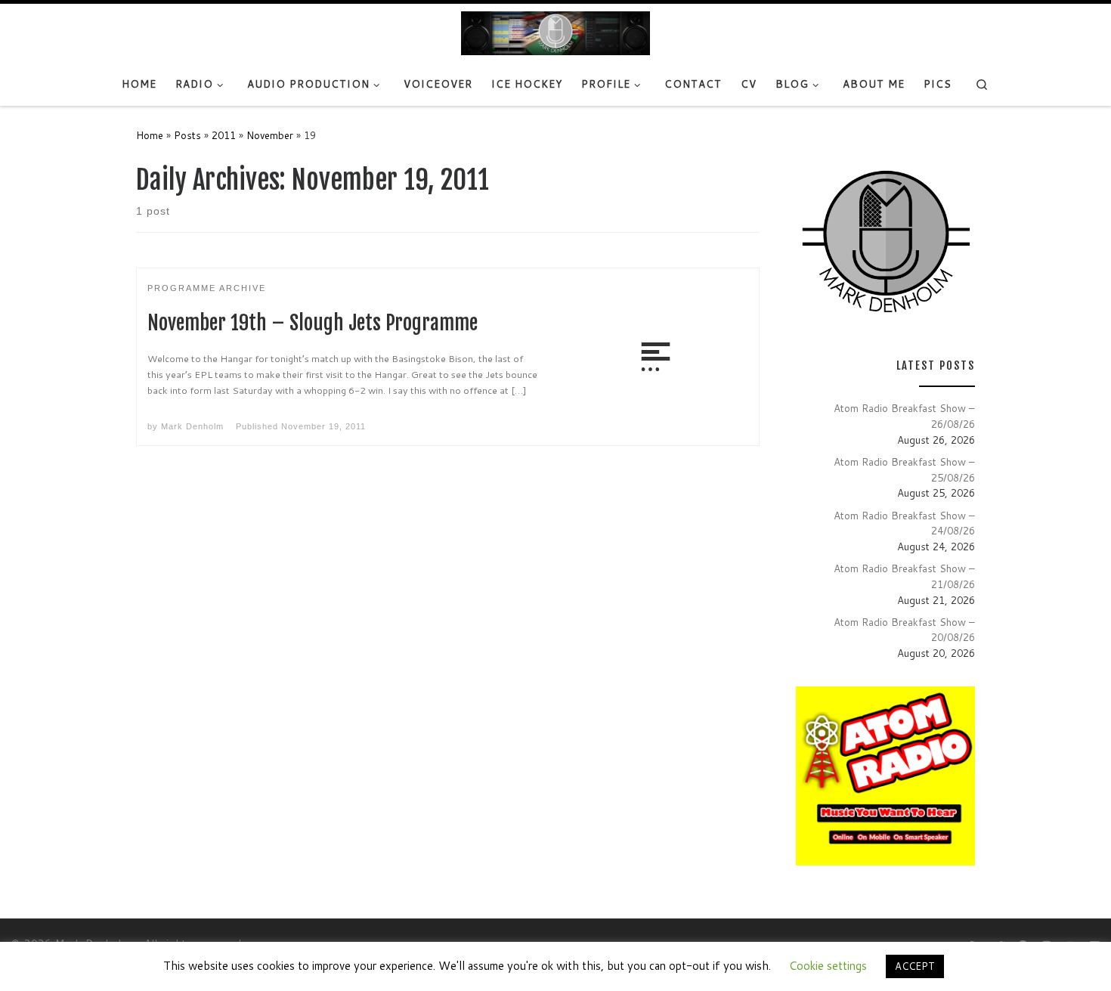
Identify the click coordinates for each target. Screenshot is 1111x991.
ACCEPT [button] (915, 966)
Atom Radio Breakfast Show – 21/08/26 (904, 576)
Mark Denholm (192, 426)
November (269, 135)
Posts (187, 135)
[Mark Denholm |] (555, 32)
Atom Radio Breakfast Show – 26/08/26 (904, 416)
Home (149, 135)
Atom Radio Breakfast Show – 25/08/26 (904, 469)
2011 (224, 135)
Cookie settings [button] (828, 966)
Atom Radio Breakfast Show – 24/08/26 (904, 523)
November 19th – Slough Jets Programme (312, 323)
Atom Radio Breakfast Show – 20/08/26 (904, 630)
